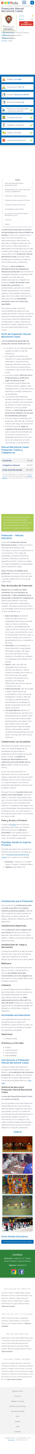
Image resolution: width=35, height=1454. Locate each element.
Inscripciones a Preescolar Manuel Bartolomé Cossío (16, 214)
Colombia (17, 1432)
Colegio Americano (21, 1298)
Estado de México (17, 1323)
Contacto (8, 220)
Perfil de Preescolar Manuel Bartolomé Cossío (14, 184)
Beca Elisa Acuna (13, 1346)
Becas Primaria (26, 1349)
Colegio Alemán (18, 1301)
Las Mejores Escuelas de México (12, 6)
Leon (9, 1323)
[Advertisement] (17, 56)
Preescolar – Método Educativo (15, 196)
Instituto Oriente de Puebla (19, 1295)
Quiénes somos (17, 1391)
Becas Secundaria (14, 1349)
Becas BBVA (20, 1338)
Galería (7, 224)
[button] (24, 2)
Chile (17, 1426)
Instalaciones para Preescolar (15, 205)
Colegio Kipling (19, 1293)
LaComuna (11, 1440)
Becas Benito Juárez (8, 1338)
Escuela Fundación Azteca (20, 1304)
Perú (17, 1416)
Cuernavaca (25, 1321)
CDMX (3, 1318)
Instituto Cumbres (7, 1293)
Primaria (12, 824)
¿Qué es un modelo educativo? (12, 1363)
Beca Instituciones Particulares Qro (15, 1341)
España (17, 1421)
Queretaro (5, 1321)
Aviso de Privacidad (17, 1411)
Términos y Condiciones (17, 1406)
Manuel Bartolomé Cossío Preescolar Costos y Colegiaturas (17, 190)
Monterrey (9, 1318)
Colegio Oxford (6, 1301)
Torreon (4, 1323)
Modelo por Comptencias (18, 1366)
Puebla (16, 1318)
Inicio (3, 6)
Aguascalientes (14, 1321)
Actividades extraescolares (14, 209)
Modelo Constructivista (16, 1369)
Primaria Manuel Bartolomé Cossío (17, 1242)
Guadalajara (23, 1318)
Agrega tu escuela (17, 1401)
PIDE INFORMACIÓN (26, 23)
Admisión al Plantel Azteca (19, 1374)
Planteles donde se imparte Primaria (17, 200)
